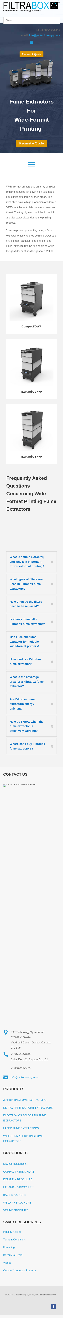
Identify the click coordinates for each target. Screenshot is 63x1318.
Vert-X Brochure (16, 1210)
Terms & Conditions (14, 1239)
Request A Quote (31, 54)
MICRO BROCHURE (15, 1164)
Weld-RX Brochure (17, 1202)
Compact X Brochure (18, 1171)
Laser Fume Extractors (21, 1128)
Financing (9, 1247)
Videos (7, 1262)
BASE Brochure (14, 1195)
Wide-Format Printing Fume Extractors (23, 1139)
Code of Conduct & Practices (19, 1270)
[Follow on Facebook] (53, 1306)
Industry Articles (12, 1231)
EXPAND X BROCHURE (17, 1179)
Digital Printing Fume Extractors (28, 1107)
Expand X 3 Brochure (18, 1187)
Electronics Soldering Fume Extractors (24, 1118)
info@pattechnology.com (44, 35)
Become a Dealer (13, 1255)
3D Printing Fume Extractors (25, 1100)
